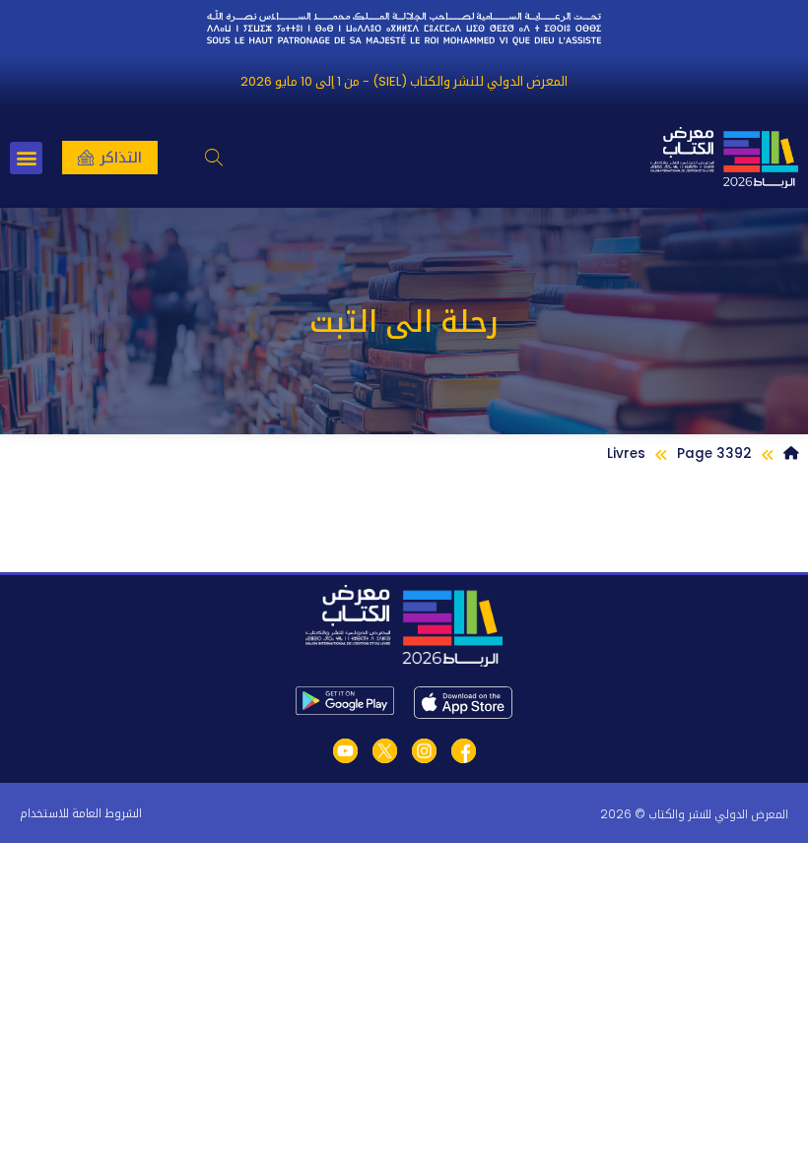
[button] (213, 158)
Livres (626, 453)
